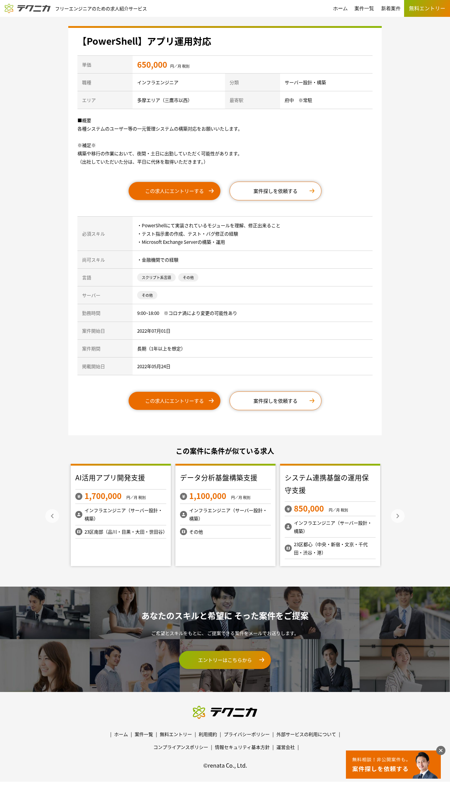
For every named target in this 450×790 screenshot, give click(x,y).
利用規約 (208, 734)
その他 (188, 277)
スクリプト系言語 (156, 277)
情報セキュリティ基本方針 (242, 747)
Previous (52, 516)
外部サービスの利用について (306, 734)
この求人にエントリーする (174, 191)
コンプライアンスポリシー (180, 747)
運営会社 (285, 747)
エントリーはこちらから (225, 659)
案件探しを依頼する (275, 191)
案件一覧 (364, 8)
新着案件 (391, 8)
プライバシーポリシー (247, 734)
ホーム (340, 8)
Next (398, 516)
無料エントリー (176, 734)
